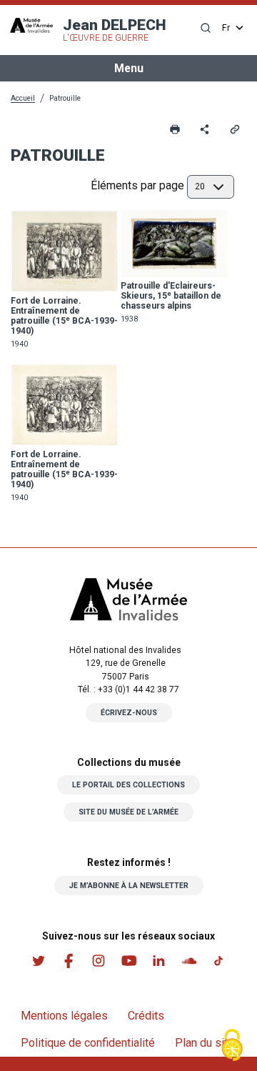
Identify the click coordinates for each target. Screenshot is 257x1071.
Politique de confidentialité (88, 1043)
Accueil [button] (23, 98)
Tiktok (218, 961)
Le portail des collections (128, 784)
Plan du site (204, 1043)
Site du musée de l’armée (128, 812)
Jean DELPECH (114, 29)
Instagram (98, 961)
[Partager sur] (204, 129)
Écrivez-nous (129, 712)
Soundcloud (188, 961)
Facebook (68, 961)
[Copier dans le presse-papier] (234, 129)
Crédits (146, 1015)
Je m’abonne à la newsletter (128, 885)
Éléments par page (137, 185)
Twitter (38, 961)
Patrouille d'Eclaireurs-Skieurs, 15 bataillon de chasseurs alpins (171, 296)
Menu (128, 68)
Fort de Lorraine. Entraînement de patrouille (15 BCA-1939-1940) (64, 316)
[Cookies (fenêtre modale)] (232, 1046)
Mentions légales (64, 1015)
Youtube (128, 961)
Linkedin (158, 961)
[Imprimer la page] (174, 129)
